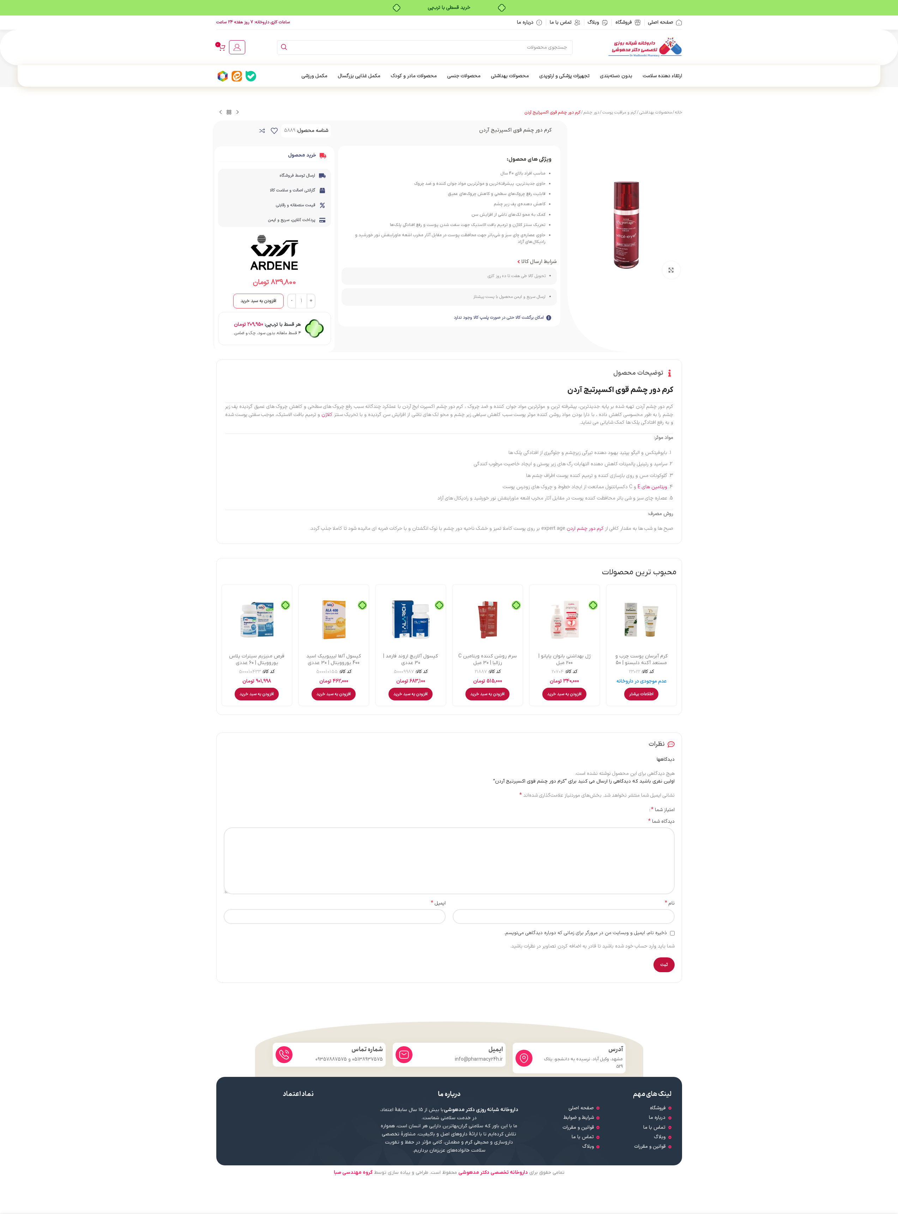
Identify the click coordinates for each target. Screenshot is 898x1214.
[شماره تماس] (284, 1054)
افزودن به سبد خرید (258, 301)
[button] (564, 694)
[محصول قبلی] (237, 112)
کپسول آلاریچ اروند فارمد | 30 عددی (410, 660)
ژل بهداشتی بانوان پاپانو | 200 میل (564, 660)
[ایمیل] (404, 1054)
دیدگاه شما (661, 822)
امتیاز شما (663, 810)
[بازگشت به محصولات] (229, 112)
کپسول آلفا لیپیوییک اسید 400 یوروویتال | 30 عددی (333, 660)
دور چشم (591, 112)
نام (670, 903)
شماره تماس (367, 1049)
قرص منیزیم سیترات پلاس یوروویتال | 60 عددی (256, 660)
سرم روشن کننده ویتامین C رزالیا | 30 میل (487, 660)
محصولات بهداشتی (655, 112)
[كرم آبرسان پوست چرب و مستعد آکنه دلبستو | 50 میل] (641, 619)
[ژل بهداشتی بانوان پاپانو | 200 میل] (564, 619)
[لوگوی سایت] (645, 47)
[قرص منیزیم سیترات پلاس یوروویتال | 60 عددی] (257, 619)
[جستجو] (284, 47)
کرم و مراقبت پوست (619, 112)
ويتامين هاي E (652, 487)
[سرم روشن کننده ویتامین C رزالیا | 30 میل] (487, 619)
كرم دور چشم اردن (585, 528)
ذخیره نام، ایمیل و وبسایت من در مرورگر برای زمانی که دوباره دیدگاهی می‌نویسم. (585, 933)
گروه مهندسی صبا (353, 1172)
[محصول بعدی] (220, 112)
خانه (678, 112)
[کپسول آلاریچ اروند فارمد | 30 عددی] (410, 619)
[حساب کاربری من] (237, 47)
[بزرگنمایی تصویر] (671, 270)
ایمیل (438, 903)
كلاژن (326, 414)
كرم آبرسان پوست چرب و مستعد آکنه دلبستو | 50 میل (641, 663)
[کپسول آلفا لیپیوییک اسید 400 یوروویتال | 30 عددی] (333, 619)
